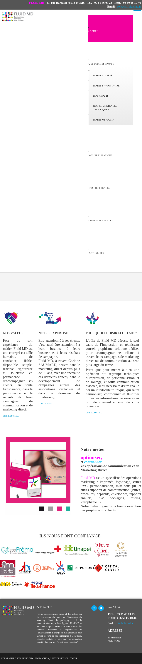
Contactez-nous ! (101, 220)
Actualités (96, 253)
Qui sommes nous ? (101, 64)
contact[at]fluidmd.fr (129, 6)
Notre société (103, 75)
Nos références (99, 188)
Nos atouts (101, 96)
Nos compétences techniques (105, 108)
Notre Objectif (103, 119)
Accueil (93, 31)
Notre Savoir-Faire (106, 85)
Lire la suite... (11, 416)
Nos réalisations (101, 155)
